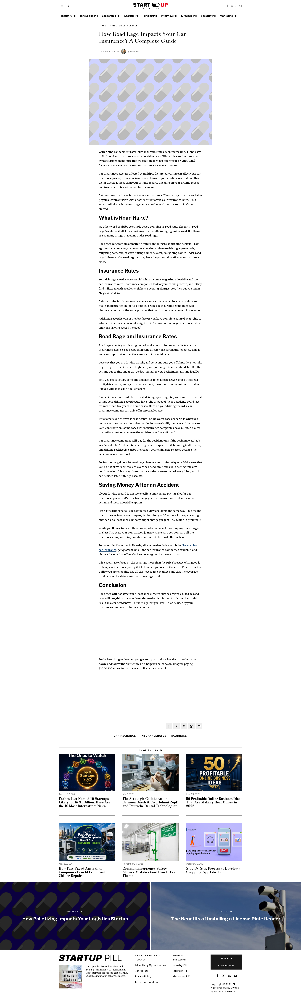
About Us (140, 959)
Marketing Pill (181, 976)
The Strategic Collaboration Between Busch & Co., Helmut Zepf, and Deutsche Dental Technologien (150, 802)
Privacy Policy (143, 976)
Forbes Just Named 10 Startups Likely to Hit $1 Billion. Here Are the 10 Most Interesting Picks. (85, 802)
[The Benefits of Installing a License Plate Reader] (226, 916)
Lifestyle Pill (128, 26)
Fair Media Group (224, 991)
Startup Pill (179, 959)
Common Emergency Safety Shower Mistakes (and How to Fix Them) (148, 872)
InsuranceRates (153, 735)
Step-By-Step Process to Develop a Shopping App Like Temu (213, 870)
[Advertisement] (150, 635)
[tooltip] (228, 6)
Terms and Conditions (148, 982)
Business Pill (180, 970)
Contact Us (141, 970)
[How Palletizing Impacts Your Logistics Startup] (75, 916)
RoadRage (179, 735)
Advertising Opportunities (150, 965)
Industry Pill (108, 26)
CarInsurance (125, 735)
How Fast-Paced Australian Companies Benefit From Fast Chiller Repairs (82, 872)
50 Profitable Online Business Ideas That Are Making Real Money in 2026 (214, 802)
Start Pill (134, 51)
